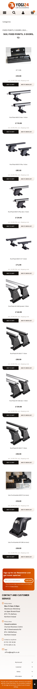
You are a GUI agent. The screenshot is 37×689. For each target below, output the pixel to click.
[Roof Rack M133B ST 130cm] (18, 433)
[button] (4, 12)
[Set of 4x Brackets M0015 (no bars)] (18, 480)
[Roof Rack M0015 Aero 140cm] (18, 102)
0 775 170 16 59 (9, 642)
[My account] (23, 12)
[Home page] (18, 6)
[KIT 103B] (18, 55)
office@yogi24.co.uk (12, 652)
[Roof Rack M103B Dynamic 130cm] (18, 291)
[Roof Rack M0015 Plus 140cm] (18, 149)
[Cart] (32, 12)
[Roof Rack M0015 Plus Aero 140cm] (18, 197)
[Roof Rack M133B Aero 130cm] (18, 386)
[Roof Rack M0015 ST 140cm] (18, 244)
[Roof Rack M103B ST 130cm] (18, 338)
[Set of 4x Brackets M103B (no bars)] (18, 527)
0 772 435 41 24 (10, 644)
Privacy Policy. (14, 586)
